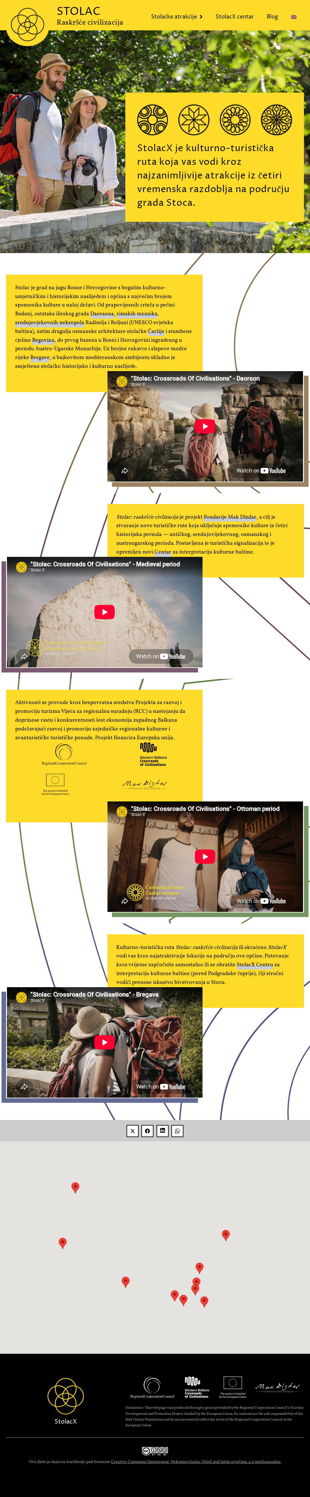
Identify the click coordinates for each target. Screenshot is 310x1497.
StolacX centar (235, 17)
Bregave (40, 357)
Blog (272, 17)
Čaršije (156, 331)
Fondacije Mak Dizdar (230, 517)
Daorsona (102, 314)
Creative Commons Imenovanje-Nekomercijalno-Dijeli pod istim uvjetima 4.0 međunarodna (196, 1462)
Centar (163, 552)
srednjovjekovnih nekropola (49, 323)
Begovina (43, 340)
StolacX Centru (255, 965)
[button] (183, 1300)
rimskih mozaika (137, 314)
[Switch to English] (295, 17)
